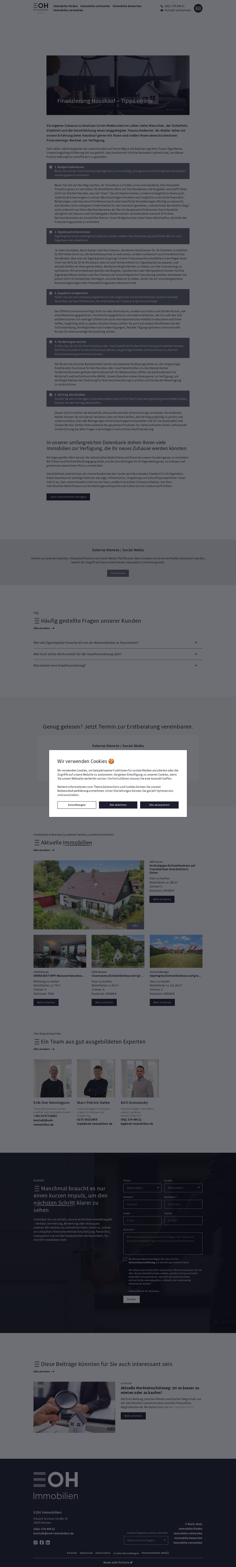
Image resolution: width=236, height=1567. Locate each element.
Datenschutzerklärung (73, 791)
